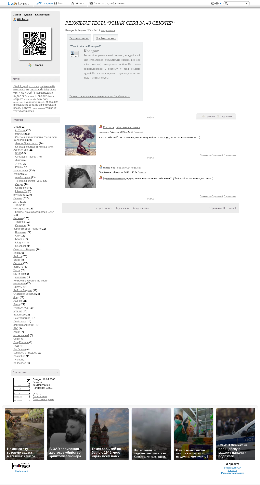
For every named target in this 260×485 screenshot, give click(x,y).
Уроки (16, 332)
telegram (49, 89)
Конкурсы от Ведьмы (25, 352)
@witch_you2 (20, 86)
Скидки (19, 184)
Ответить (205, 155)
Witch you (14, 19)
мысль (41, 102)
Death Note (19, 321)
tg (55, 89)
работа (26, 107)
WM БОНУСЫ (21, 307)
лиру (39, 99)
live (45, 86)
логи (45, 99)
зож (25, 99)
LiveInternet (19, 4)
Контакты (232, 470)
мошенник (18, 102)
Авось (97, 3)
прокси (17, 108)
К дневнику (122, 207)
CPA (17, 235)
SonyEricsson (21, 342)
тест (16, 111)
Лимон (19, 160)
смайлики (20, 277)
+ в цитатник (108, 30)
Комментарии (42, 14)
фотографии (26, 111)
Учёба (18, 163)
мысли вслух (31, 102)
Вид (218, 4)
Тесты (16, 270)
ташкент (51, 107)
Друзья (28, 14)
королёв (32, 99)
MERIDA (20, 133)
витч (24, 96)
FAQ (15, 328)
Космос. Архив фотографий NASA (34, 212)
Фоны (18, 359)
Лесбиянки (19, 349)
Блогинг (19, 239)
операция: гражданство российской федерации (35, 103)
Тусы (16, 345)
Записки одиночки (23, 325)
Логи (16, 253)
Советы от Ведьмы (24, 249)
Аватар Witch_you (35, 43)
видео (17, 95)
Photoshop (19, 356)
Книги (16, 304)
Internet (17, 174)
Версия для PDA (232, 467)
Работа (17, 256)
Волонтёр (19, 314)
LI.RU (16, 205)
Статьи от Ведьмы (24, 293)
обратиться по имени (128, 127)
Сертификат (22, 187)
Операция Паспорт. (26, 156)
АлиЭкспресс (22, 177)
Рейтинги (79, 3)
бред (16, 297)
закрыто (18, 99)
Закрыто (18, 266)
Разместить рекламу (232, 473)
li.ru (41, 86)
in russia (34, 86)
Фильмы (18, 218)
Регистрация (46, 3)
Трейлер (20, 221)
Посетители (40, 396)
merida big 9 (19, 90)
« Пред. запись (103, 207)
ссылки (41, 108)
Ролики (19, 167)
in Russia (20, 130)
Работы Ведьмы (22, 290)
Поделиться (226, 116)
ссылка (138, 131)
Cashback (20, 246)
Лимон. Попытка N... (26, 143)
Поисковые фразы (43, 399)
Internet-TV (21, 191)
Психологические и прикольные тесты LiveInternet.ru (99, 96)
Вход (60, 3)
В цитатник (230, 155)
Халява (17, 300)
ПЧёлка (38, 92)
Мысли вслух (20, 170)
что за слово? (21, 335)
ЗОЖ (18, 153)
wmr (15, 92)
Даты (16, 201)
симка (35, 108)
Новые (231, 207)
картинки (18, 273)
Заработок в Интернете (27, 228)
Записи (17, 14)
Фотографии (20, 208)
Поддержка (212, 3)
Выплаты (20, 232)
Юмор (16, 259)
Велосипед (19, 363)
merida (51, 86)
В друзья (38, 65)
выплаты (43, 95)
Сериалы (20, 225)
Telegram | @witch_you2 (28, 181)
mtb (27, 90)
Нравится (210, 116)
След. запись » (141, 207)
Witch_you (109, 167)
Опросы (18, 263)
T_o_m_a (108, 127)
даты (51, 96)
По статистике (21, 318)
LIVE (16, 126)
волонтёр (32, 96)
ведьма (48, 92)
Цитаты (17, 287)
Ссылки (17, 198)
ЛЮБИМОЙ (25, 92)
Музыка (17, 311)
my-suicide (36, 89)
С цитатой (217, 155)
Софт (16, 338)
